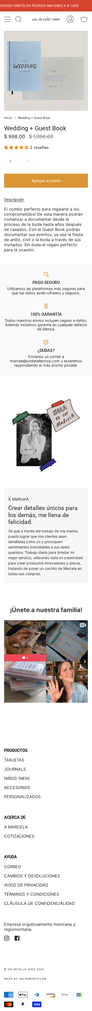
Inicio (8, 118)
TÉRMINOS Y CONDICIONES (31, 894)
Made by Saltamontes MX (25, 978)
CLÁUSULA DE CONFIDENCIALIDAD (39, 903)
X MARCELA (16, 826)
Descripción (14, 199)
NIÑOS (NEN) (17, 778)
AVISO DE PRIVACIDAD (26, 885)
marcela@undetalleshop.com (35, 361)
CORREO (12, 866)
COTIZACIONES (19, 836)
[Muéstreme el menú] (8, 19)
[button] (17, 147)
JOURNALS (15, 769)
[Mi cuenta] (70, 19)
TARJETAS (14, 760)
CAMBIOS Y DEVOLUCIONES (32, 875)
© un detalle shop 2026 (24, 969)
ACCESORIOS (17, 787)
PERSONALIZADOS (22, 796)
